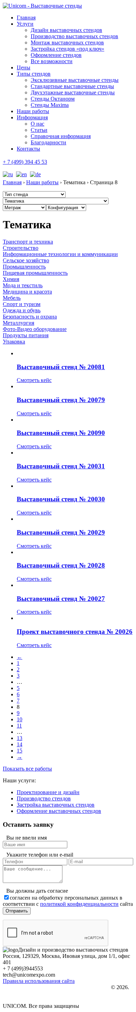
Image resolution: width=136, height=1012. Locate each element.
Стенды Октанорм (53, 99)
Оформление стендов (56, 55)
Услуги (25, 24)
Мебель (12, 298)
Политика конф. (31, 987)
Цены (23, 67)
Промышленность (24, 267)
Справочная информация (61, 136)
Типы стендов (34, 74)
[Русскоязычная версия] (8, 174)
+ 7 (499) (25, 162)
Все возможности (52, 61)
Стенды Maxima (50, 105)
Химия (11, 279)
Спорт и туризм (21, 304)
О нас (37, 124)
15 (19, 751)
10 (19, 719)
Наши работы (33, 111)
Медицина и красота (27, 292)
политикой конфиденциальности (79, 904)
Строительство (20, 248)
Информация (32, 117)
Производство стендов (44, 798)
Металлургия (18, 323)
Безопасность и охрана (30, 317)
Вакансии (25, 994)
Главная (26, 17)
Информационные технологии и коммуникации (60, 254)
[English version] (20, 174)
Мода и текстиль (23, 285)
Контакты (28, 149)
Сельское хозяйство (26, 260)
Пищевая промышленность (35, 273)
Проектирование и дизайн (48, 792)
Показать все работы (27, 769)
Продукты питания (25, 335)
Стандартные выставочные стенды (72, 86)
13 (19, 738)
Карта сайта (27, 1000)
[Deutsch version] (34, 174)
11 (19, 726)
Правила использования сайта (39, 981)
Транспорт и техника (28, 242)
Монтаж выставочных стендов (67, 42)
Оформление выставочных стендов (59, 811)
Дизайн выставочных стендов (66, 30)
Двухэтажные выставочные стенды (73, 92)
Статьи (39, 130)
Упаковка (14, 342)
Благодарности (48, 142)
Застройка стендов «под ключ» (67, 49)
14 (19, 744)
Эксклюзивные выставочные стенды (75, 80)
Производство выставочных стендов (74, 36)
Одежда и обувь (21, 310)
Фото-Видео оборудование (35, 329)
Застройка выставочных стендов (56, 805)
